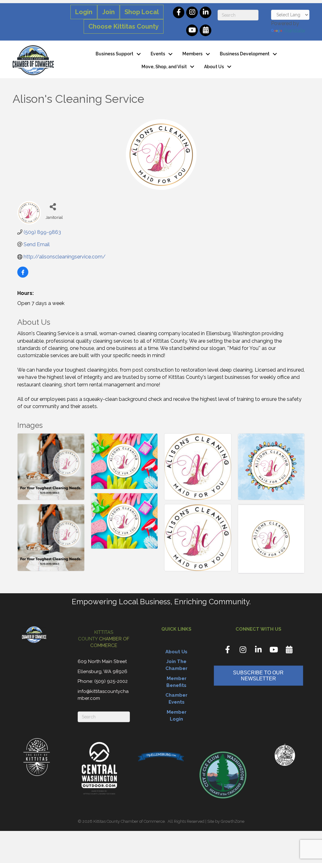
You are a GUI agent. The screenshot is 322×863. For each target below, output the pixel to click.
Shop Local (142, 12)
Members (192, 53)
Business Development (244, 53)
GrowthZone (232, 821)
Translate (294, 31)
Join (108, 12)
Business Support (114, 53)
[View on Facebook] (22, 276)
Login (83, 12)
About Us (214, 66)
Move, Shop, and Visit (164, 66)
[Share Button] (53, 206)
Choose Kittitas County (123, 26)
